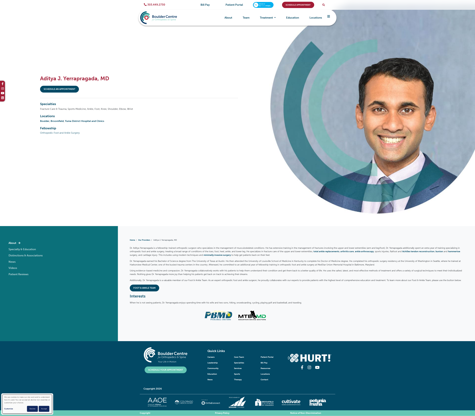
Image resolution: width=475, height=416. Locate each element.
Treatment (266, 17)
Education (292, 17)
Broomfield (57, 121)
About (228, 17)
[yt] (2, 93)
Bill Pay (205, 4)
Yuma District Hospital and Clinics (84, 121)
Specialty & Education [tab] (22, 249)
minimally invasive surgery (217, 255)
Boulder (44, 121)
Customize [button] (8, 409)
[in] (2, 88)
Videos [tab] (13, 268)
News (210, 379)
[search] (323, 5)
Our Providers (144, 240)
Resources (265, 368)
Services (238, 368)
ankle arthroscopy (364, 251)
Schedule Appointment (298, 5)
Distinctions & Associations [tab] (26, 255)
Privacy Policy (222, 413)
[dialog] (27, 404)
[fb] (2, 84)
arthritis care (347, 251)
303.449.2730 (156, 4)
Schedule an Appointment (59, 89)
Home (132, 240)
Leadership (212, 363)
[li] (2, 98)
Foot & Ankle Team (144, 288)
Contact (264, 379)
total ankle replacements (326, 251)
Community (212, 368)
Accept (44, 409)
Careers (210, 357)
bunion (439, 251)
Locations (315, 17)
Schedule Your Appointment (165, 369)
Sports (237, 374)
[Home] (162, 18)
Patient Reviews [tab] (18, 274)
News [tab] (12, 261)
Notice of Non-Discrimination (305, 413)
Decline (32, 409)
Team (246, 17)
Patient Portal (234, 4)
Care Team (239, 357)
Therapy (238, 379)
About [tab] (12, 243)
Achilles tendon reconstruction (418, 251)
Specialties (239, 363)
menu (328, 17)
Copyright (145, 413)
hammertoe (454, 251)
